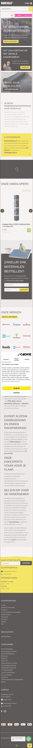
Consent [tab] (6, 359)
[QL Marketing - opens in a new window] (24, 354)
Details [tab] (27, 359)
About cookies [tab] (16, 359)
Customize (16, 392)
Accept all (16, 388)
